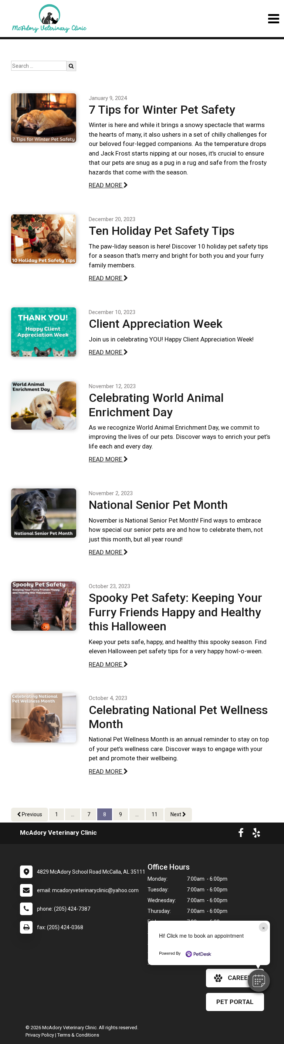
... (72, 814)
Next (176, 814)
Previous (31, 814)
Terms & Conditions (78, 1035)
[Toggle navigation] (273, 18)
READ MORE (106, 185)
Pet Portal (235, 1001)
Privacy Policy (40, 1035)
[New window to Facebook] (240, 834)
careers (242, 977)
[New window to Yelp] (256, 834)
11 (155, 814)
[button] (259, 981)
